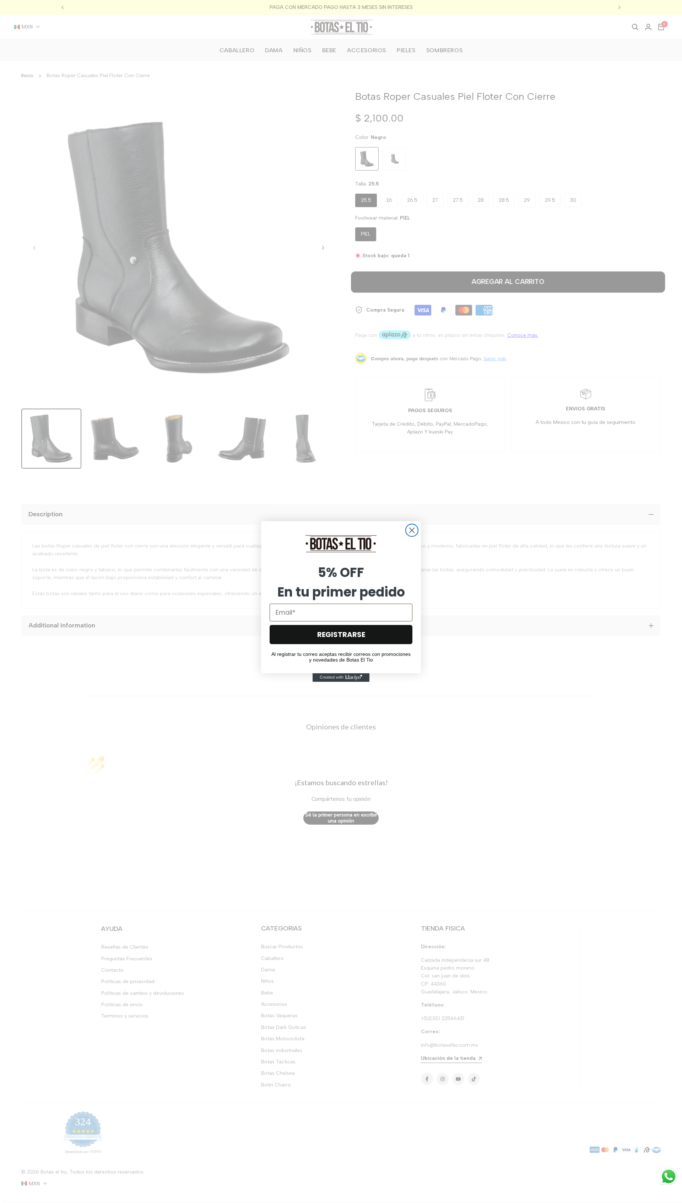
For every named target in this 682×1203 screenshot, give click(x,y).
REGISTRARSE (341, 635)
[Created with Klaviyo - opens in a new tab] (341, 677)
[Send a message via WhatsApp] (668, 1176)
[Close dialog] (412, 530)
